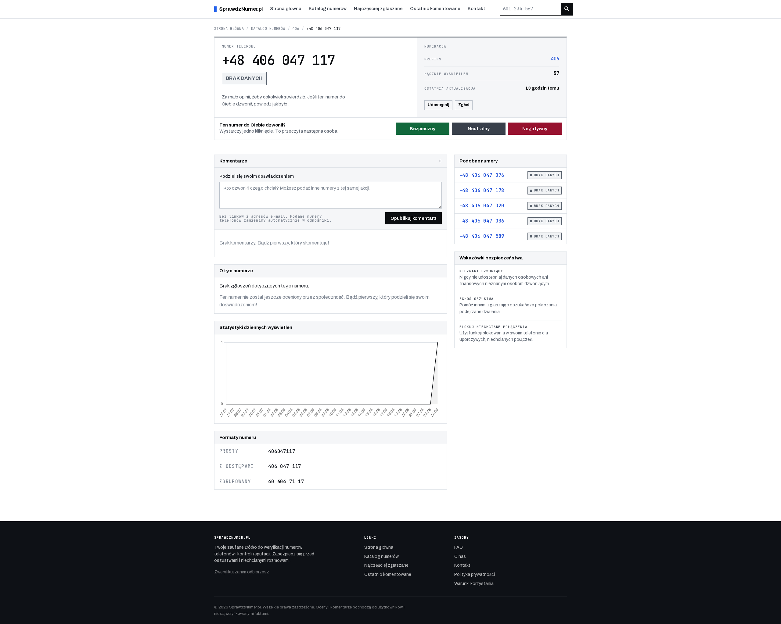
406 (295, 28)
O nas (460, 556)
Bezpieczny (423, 128)
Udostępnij (438, 105)
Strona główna (285, 8)
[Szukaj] (567, 9)
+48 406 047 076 (482, 175)
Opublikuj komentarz (413, 218)
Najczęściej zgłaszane (378, 8)
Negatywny (535, 128)
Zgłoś (463, 105)
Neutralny (479, 128)
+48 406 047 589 (482, 236)
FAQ (458, 547)
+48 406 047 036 (482, 221)
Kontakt (476, 8)
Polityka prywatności (474, 574)
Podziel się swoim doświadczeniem (256, 176)
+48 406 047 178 (482, 190)
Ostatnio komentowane (435, 8)
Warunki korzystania (474, 583)
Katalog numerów (328, 8)
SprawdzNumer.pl (241, 9)
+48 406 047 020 (482, 205)
